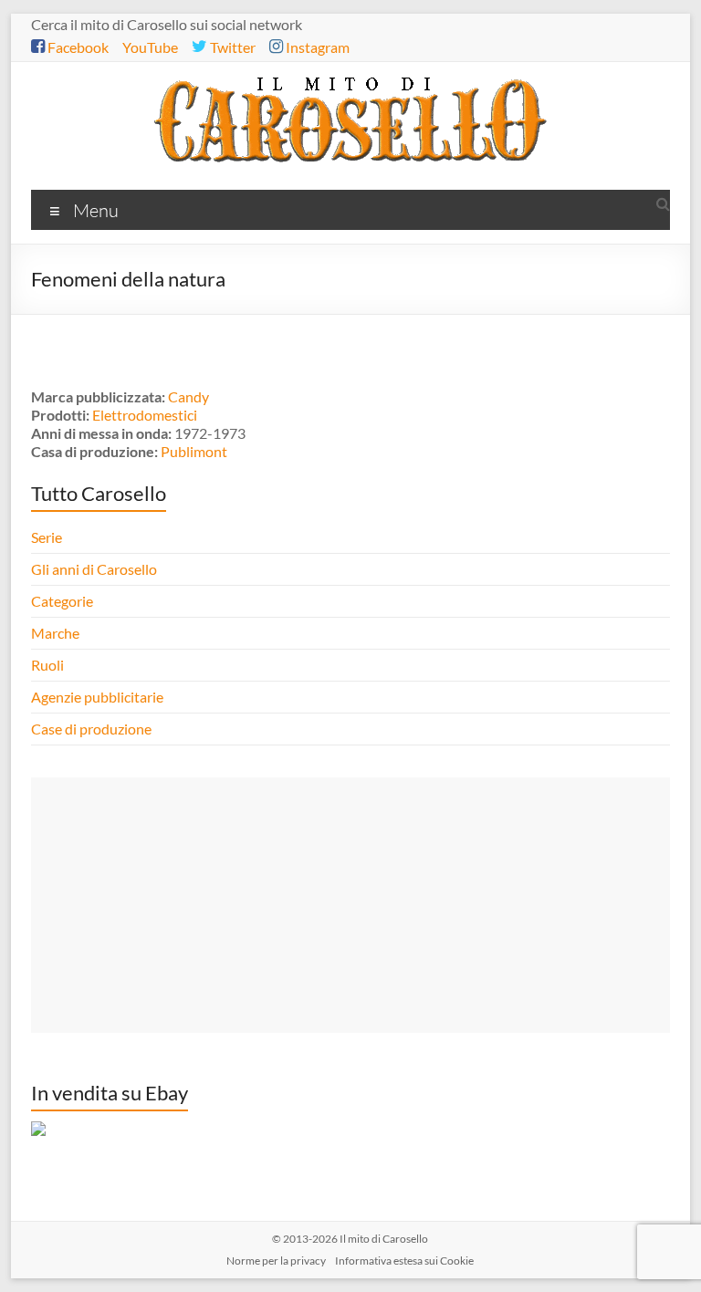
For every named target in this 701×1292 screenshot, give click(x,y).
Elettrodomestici (144, 414)
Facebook (77, 47)
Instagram (316, 47)
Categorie (63, 601)
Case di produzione (92, 728)
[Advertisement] (350, 905)
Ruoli (47, 664)
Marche (55, 632)
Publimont (194, 451)
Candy (188, 396)
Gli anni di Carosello (94, 569)
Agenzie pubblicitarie (98, 696)
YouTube (150, 47)
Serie (46, 537)
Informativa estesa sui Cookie (404, 1260)
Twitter (231, 47)
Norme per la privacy (276, 1260)
